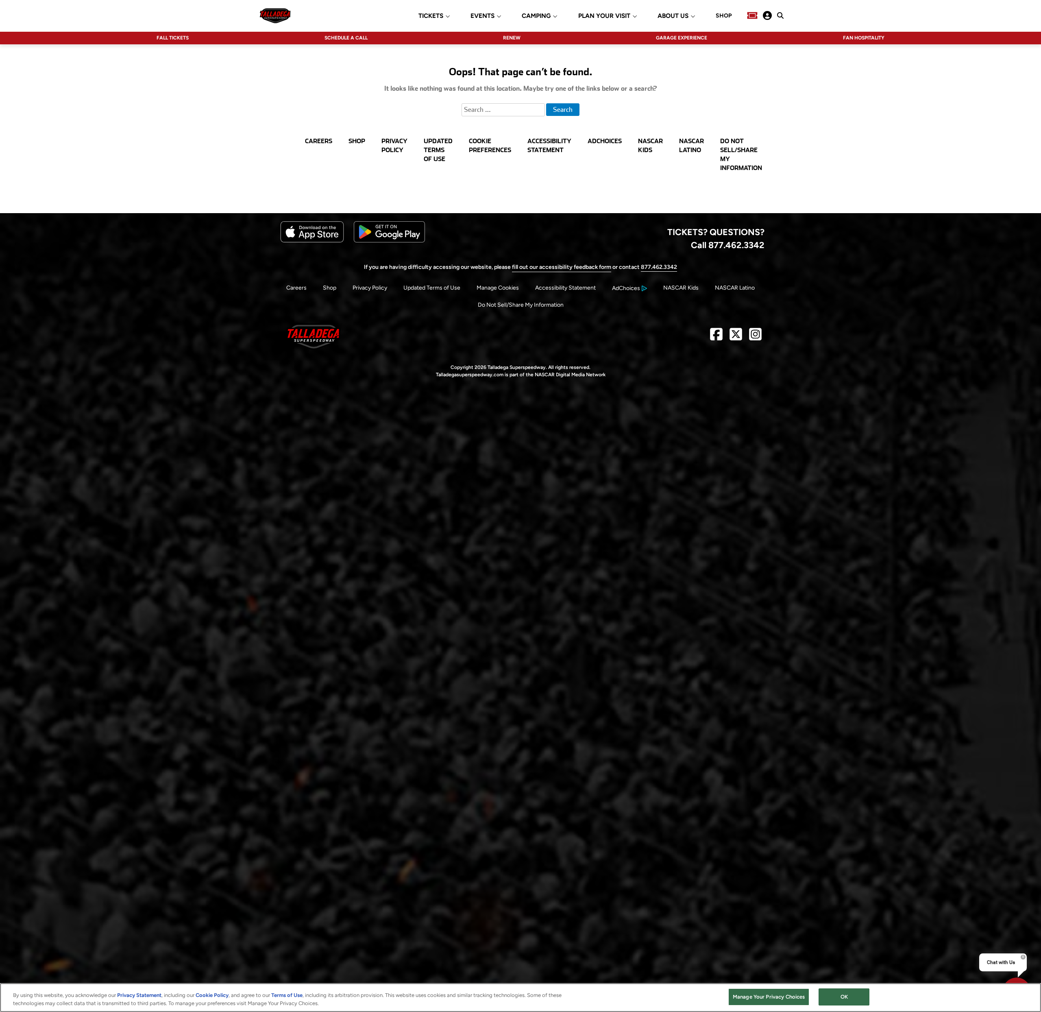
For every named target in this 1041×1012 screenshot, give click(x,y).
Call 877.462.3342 (727, 245)
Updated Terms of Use (431, 287)
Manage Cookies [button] (498, 287)
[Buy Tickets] (752, 15)
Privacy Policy (370, 287)
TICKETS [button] (430, 16)
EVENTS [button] (482, 16)
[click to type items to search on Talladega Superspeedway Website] (780, 15)
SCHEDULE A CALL (346, 38)
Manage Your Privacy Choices (769, 997)
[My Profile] (767, 15)
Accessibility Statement (565, 287)
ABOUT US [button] (673, 16)
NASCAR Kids (681, 287)
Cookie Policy (212, 995)
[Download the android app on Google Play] (389, 240)
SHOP (724, 16)
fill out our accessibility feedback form (561, 267)
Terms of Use (287, 995)
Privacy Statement (139, 995)
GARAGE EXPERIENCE (681, 38)
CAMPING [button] (536, 16)
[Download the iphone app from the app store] (312, 240)
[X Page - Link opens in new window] (736, 337)
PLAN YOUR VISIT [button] (604, 16)
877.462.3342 (659, 267)
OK (844, 997)
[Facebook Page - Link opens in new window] (716, 337)
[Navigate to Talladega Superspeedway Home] (275, 15)
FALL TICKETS (173, 38)
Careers (296, 287)
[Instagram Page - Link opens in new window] (755, 337)
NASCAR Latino (735, 287)
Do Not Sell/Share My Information (521, 304)
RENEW (511, 38)
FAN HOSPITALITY (863, 38)
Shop (329, 287)
